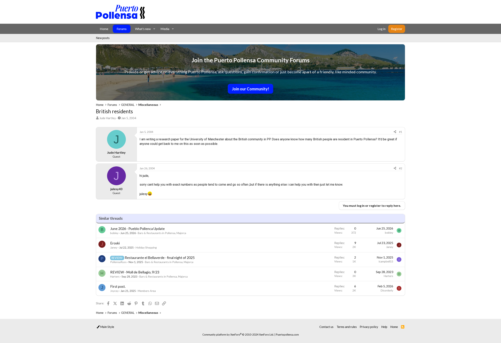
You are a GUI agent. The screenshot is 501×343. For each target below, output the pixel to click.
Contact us (326, 326)
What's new (143, 29)
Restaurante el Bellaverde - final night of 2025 (160, 257)
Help (384, 326)
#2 (400, 168)
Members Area (147, 290)
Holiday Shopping (146, 247)
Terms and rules (347, 326)
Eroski (115, 243)
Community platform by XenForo (238, 334)
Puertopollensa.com (287, 334)
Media (164, 29)
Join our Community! (250, 88)
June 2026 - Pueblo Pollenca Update (137, 228)
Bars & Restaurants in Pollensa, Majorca (162, 233)
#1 (400, 131)
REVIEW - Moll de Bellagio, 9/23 (134, 272)
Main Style (107, 326)
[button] (154, 29)
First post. (118, 286)
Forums (122, 29)
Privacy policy (369, 326)
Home (104, 29)
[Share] (395, 131)
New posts (103, 38)
